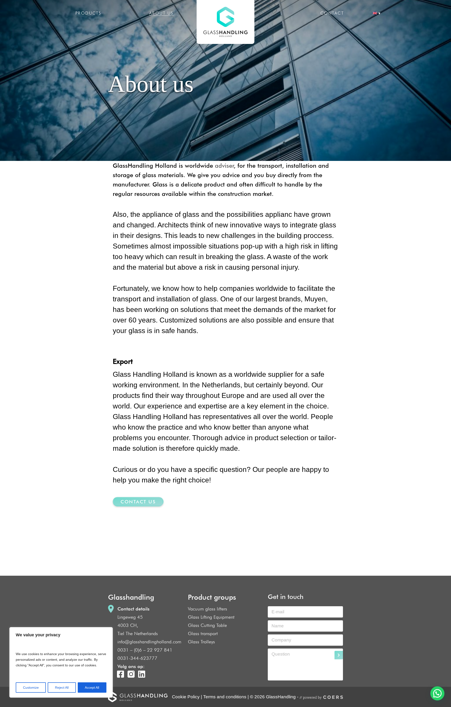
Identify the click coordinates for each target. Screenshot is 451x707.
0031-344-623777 (137, 658)
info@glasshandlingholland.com (149, 642)
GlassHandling (225, 22)
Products (88, 13)
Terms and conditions (224, 696)
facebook (120, 674)
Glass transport (203, 633)
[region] (61, 662)
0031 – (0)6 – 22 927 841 (144, 650)
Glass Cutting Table (207, 625)
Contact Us (138, 502)
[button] (437, 693)
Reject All (62, 687)
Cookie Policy (186, 696)
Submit (338, 655)
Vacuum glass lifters (207, 609)
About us (161, 13)
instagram (131, 674)
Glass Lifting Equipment (211, 617)
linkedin (141, 674)
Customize (31, 687)
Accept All (92, 687)
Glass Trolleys (201, 642)
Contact (332, 13)
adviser (223, 165)
